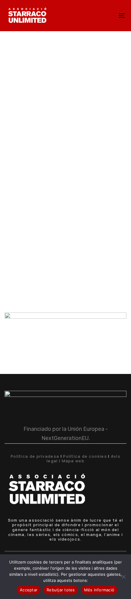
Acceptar (28, 589)
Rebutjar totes (61, 589)
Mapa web (73, 461)
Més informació (99, 589)
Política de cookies (85, 456)
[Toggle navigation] (105, 15)
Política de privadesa (35, 456)
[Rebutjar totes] (123, 577)
